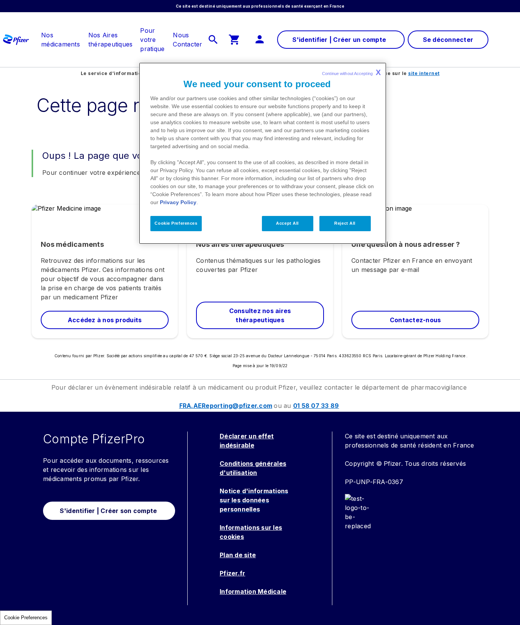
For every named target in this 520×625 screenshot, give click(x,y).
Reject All (345, 223)
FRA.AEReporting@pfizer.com (226, 405)
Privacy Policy (178, 202)
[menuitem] (57, 39)
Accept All (287, 223)
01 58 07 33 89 (316, 405)
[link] (60, 35)
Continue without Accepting (351, 72)
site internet (424, 73)
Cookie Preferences (26, 617)
